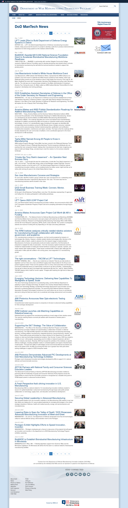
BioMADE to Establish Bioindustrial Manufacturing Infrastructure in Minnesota (44, 440)
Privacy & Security (30, 488)
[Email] (88, 474)
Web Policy (28, 490)
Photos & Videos (15, 483)
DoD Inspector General (15, 489)
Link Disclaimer (15, 492)
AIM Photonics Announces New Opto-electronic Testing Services (40, 299)
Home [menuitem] (14, 15)
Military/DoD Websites (14, 485)
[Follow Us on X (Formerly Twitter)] (71, 474)
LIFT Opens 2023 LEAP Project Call (31, 200)
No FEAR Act (29, 483)
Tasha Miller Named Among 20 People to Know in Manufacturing (37, 139)
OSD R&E (13, 494)
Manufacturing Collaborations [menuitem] (46, 15)
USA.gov (27, 481)
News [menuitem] (62, 15)
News (12, 481)
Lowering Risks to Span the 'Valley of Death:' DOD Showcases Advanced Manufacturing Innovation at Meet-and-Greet (43, 413)
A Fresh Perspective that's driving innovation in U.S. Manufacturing (38, 384)
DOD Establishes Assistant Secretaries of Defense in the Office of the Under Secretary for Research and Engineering (43, 94)
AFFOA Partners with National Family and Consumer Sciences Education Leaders (43, 368)
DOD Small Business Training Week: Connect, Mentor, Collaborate (39, 188)
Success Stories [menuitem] (72, 15)
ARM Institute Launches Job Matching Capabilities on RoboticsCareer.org (39, 311)
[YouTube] (76, 474)
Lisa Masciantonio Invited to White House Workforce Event (41, 73)
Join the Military (30, 484)
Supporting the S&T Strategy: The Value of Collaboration (40, 325)
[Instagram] (84, 474)
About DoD (14, 479)
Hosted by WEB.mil (52, 503)
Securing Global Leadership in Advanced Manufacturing (40, 397)
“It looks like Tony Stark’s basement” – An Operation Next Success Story (41, 158)
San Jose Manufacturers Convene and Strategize (37, 175)
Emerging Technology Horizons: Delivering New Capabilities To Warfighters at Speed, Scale (43, 279)
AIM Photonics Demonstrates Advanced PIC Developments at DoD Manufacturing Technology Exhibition (43, 355)
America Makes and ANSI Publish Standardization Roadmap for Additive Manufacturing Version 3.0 (44, 110)
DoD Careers (29, 486)
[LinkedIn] (80, 474)
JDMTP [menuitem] (30, 15)
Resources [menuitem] (84, 15)
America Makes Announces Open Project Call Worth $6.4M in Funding (43, 213)
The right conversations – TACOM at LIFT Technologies (40, 258)
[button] (41, 2)
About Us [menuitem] (21, 15)
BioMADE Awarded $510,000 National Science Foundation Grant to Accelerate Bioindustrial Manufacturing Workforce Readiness (41, 57)
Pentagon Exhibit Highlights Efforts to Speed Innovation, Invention (40, 425)
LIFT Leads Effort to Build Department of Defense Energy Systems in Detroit (41, 41)
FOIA (26, 479)
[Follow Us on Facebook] (67, 474)
